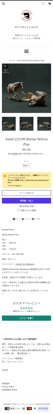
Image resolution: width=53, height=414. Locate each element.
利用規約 (6, 383)
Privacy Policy (8, 387)
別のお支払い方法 (26, 206)
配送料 (15, 154)
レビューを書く (26, 318)
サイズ (26, 161)
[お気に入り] (43, 3)
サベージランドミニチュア (25, 404)
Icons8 (5, 370)
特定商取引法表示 (9, 390)
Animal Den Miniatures (24, 264)
